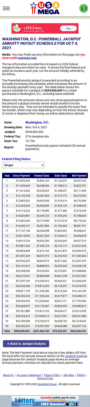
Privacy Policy (52, 375)
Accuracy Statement (29, 375)
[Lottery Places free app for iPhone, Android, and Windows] (45, 405)
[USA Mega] (45, 13)
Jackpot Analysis (76, 356)
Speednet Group (47, 384)
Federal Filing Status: (16, 159)
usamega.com (27, 58)
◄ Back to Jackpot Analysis (26, 344)
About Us (8, 375)
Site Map (68, 375)
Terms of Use (45, 378)
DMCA (81, 375)
